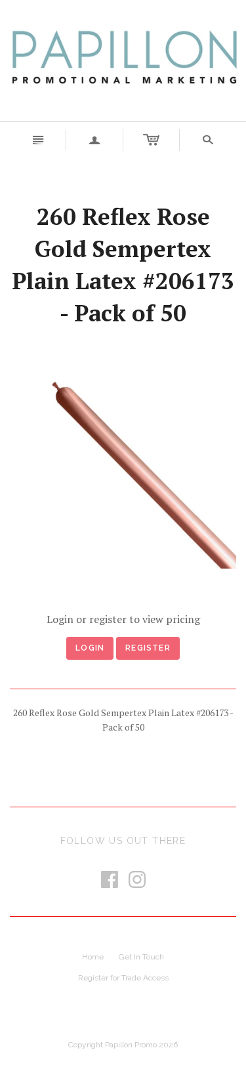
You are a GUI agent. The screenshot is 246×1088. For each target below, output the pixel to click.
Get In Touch (141, 956)
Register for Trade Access (123, 977)
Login (89, 648)
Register (148, 648)
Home (93, 956)
